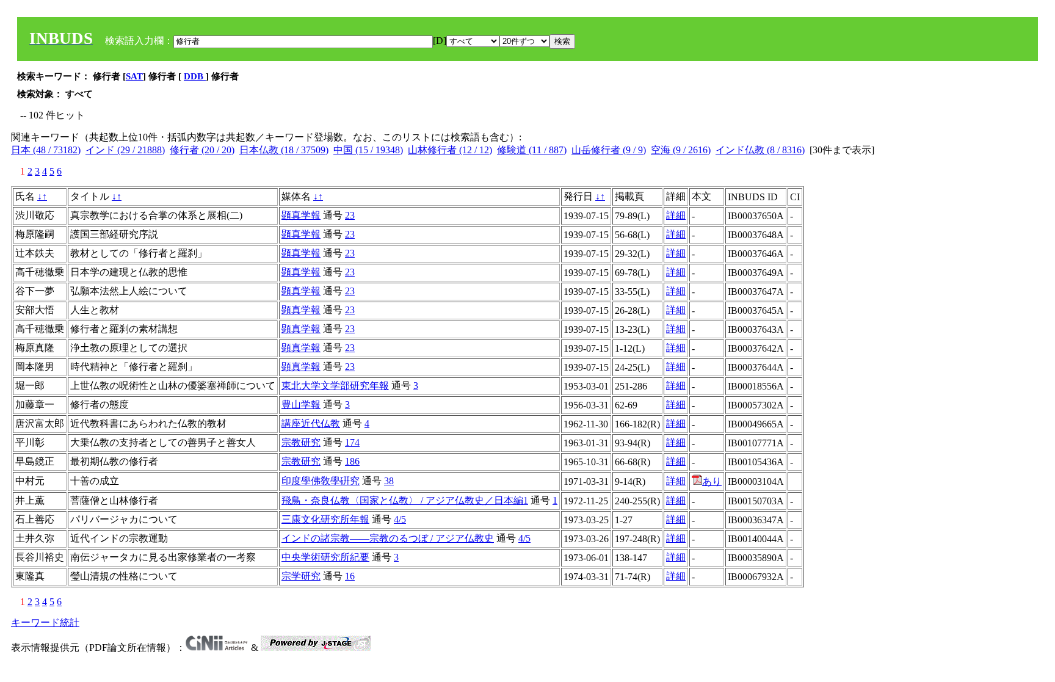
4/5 (400, 519)
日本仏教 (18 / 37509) (283, 150)
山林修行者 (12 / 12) (450, 150)
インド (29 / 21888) (125, 150)
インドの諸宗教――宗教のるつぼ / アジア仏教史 (387, 538)
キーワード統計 (45, 622)
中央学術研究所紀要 (325, 557)
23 (350, 215)
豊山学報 (301, 404)
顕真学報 (301, 215)
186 (352, 461)
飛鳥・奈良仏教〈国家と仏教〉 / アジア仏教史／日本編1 (404, 500)
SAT (134, 76)
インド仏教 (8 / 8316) (760, 150)
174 (352, 442)
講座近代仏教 (310, 423)
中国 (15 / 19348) (368, 150)
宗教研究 (301, 442)
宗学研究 (301, 576)
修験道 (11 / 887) (532, 150)
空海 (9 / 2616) (681, 150)
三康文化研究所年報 (325, 519)
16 (350, 576)
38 (389, 481)
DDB (195, 76)
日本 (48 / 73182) (46, 150)
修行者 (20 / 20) (202, 150)
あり (712, 481)
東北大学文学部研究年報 (335, 385)
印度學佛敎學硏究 (320, 481)
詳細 (676, 215)
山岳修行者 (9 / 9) (608, 150)
